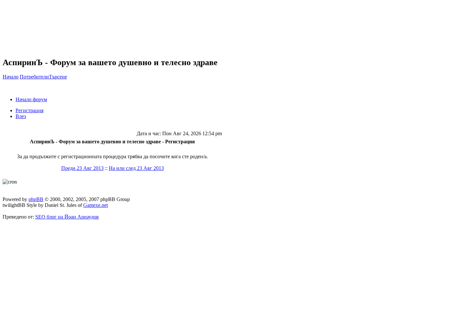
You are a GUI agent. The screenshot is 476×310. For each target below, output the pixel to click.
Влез (21, 116)
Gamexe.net (95, 205)
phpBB (35, 199)
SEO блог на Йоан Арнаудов (67, 217)
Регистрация (29, 110)
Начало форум (31, 99)
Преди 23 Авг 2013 (82, 168)
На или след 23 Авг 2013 (136, 168)
